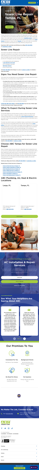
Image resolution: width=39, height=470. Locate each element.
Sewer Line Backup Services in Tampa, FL (12, 172)
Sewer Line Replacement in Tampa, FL (12, 175)
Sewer (2, 456)
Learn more (19, 277)
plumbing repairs (28, 38)
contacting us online (6, 46)
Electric (2, 460)
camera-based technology (27, 116)
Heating (2, 453)
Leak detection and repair (9, 62)
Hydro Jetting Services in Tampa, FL (11, 170)
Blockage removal (7, 65)
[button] (37, 2)
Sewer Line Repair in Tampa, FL (10, 173)
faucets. (19, 41)
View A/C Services (19, 281)
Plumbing (3, 446)
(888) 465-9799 (10, 209)
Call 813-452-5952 (20, 468)
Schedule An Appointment (19, 285)
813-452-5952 (32, 2)
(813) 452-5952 (28, 45)
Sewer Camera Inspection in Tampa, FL (12, 167)
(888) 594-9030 (28, 209)
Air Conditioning (4, 449)
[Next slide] (24, 338)
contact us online (17, 140)
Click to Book (19, 216)
